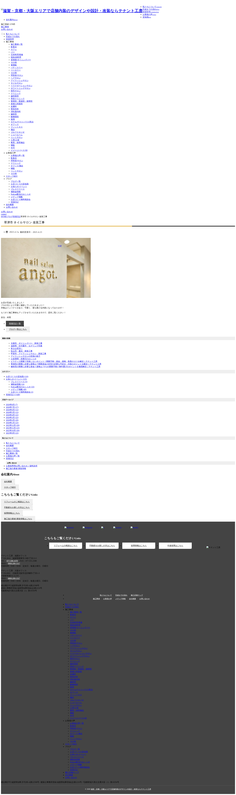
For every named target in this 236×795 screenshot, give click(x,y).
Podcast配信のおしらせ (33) (22, 387)
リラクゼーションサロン (21, 86)
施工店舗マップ (137, 595)
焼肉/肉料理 (16, 57)
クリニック (16, 93)
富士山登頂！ (17, 348)
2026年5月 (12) (12, 412)
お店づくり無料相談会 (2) (22, 392)
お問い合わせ (12, 207)
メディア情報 (120, 599)
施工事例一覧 (17, 44)
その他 (14, 62)
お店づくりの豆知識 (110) (17, 376)
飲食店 (14, 47)
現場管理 (10, 39)
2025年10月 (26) (12, 430)
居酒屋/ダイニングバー (21, 60)
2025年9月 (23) (12, 433)
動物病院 (15, 117)
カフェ (14, 49)
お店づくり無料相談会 (20, 199)
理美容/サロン (17, 75)
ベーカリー (16, 70)
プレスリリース (18, 189)
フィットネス (17, 127)
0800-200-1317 (14, 563)
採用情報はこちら (139, 546)
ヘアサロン (16, 78)
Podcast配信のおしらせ (21, 194)
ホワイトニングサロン (20, 88)
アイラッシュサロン (20, 80)
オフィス (15, 124)
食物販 (14, 65)
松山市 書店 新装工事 (21, 351)
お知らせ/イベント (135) (16, 379)
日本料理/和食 (17, 55)
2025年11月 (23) (12, 428)
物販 (13, 145)
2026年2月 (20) (12, 420)
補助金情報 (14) (17, 384)
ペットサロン (17, 137)
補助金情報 (16, 192)
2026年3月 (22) (12, 417)
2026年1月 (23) (12, 423)
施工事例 (96, 599)
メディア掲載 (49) (18, 389)
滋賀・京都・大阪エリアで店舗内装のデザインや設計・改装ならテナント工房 (121, 789)
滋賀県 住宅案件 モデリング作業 (26, 346)
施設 (13, 130)
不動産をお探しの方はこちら (102, 546)
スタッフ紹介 (12, 176)
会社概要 (10, 205)
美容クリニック (18, 99)
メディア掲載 (17, 197)
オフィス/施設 (17, 166)
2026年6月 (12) (12, 410)
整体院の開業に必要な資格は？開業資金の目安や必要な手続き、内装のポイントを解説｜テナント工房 (56, 364)
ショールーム (17, 135)
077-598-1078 (12, 561)
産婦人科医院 (17, 104)
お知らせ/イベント (19, 186)
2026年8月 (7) (11, 405)
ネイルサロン (17, 83)
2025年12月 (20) (12, 425)
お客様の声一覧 (18, 155)
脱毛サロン (16, 91)
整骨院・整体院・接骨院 (21, 101)
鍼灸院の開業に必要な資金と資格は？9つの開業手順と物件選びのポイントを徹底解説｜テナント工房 (55, 366)
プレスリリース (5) (19, 382)
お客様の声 (107, 599)
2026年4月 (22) (12, 415)
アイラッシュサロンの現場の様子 (25, 356)
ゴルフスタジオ (18, 132)
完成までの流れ (13, 36)
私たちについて (13, 34)
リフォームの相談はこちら (65, 546)
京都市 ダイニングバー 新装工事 (26, 343)
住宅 (13, 148)
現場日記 (15, 202)
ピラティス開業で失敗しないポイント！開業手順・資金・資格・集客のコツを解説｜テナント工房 (54, 361)
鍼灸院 (14, 114)
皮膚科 (14, 106)
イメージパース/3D (19, 150)
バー (13, 52)
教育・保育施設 (18, 142)
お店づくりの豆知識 (20, 184)
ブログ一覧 (16, 181)
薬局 (13, 119)
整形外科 (15, 109)
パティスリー (17, 67)
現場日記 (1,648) (13, 395)
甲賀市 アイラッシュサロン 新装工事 (28, 354)
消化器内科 (16, 111)
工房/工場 (15, 140)
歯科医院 (15, 96)
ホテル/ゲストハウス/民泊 (22, 122)
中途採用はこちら (175, 546)
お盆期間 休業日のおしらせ (23, 359)
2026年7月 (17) (12, 407)
